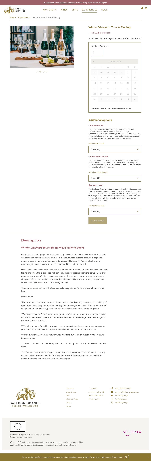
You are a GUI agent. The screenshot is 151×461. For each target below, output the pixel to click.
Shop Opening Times (63, 2)
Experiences (89, 9)
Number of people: (99, 46)
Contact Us (92, 388)
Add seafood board (96, 205)
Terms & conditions (96, 395)
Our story (50, 9)
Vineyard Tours (72, 399)
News (104, 9)
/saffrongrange (121, 399)
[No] (148, 457)
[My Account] (142, 8)
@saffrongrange (121, 395)
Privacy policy (93, 399)
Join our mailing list (96, 392)
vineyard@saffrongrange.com (127, 392)
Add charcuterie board (97, 172)
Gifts (74, 9)
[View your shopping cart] (146, 8)
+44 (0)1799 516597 (123, 388)
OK (126, 457)
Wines (64, 9)
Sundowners (49, 4)
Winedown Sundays (66, 4)
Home (13, 17)
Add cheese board (96, 143)
